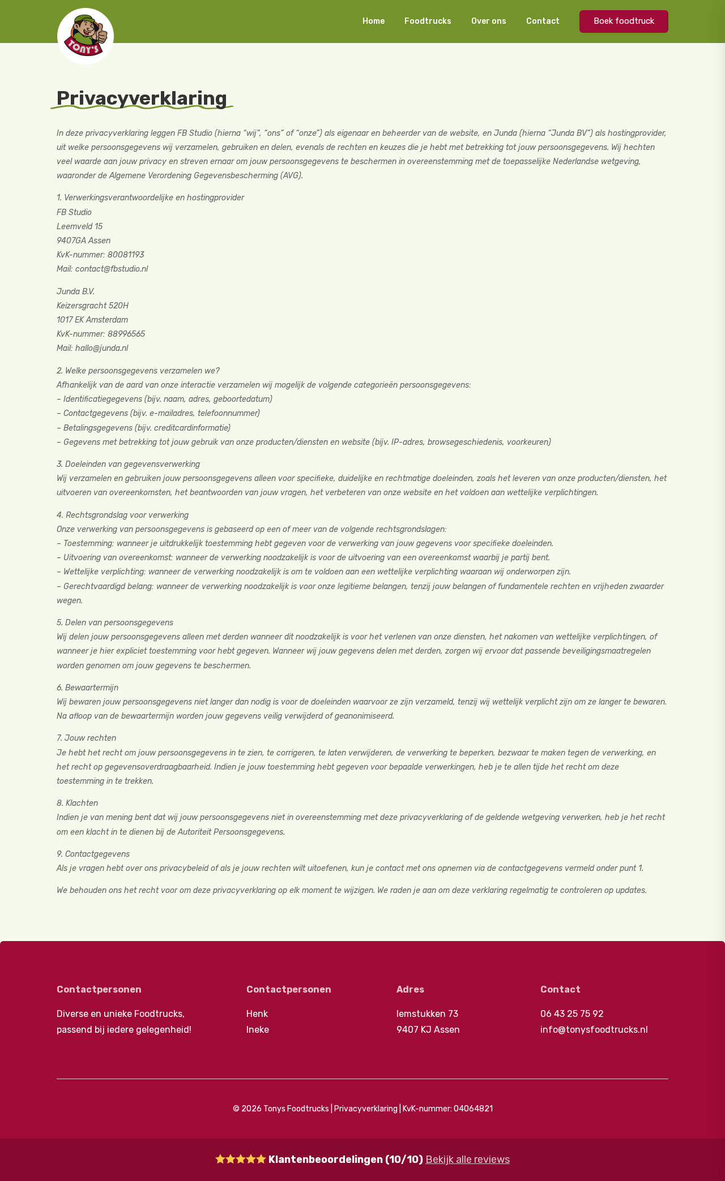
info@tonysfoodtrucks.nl (594, 1029)
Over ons (488, 21)
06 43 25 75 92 (572, 1013)
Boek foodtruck (624, 21)
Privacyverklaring (366, 1109)
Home (373, 21)
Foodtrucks (427, 21)
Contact (543, 21)
